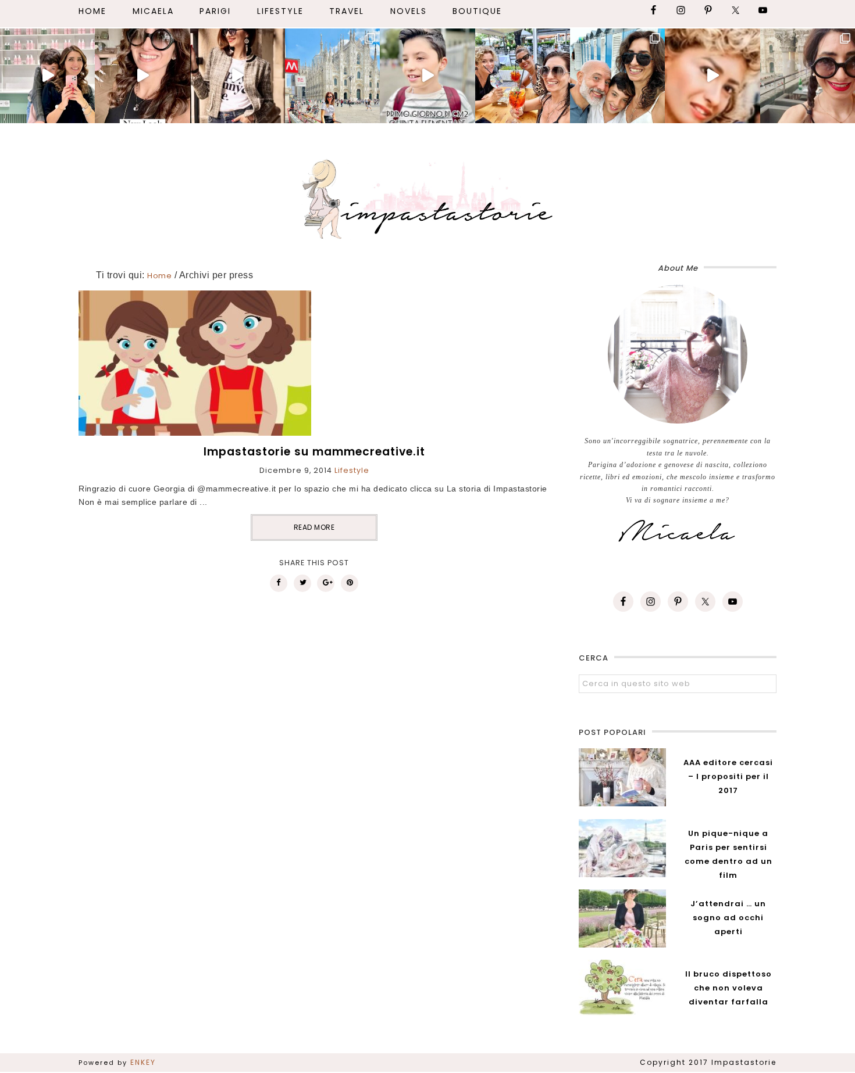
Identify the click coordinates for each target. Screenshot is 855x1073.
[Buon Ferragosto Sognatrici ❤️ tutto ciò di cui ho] (617, 75)
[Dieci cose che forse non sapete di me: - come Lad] (332, 75)
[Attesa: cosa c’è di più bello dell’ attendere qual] (807, 75)
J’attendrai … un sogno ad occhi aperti (728, 917)
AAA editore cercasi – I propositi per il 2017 (728, 776)
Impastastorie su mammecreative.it (314, 452)
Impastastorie (427, 197)
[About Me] (677, 354)
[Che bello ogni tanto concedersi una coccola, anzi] (47, 75)
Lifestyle (351, 470)
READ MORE (314, 527)
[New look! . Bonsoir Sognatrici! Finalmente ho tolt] (142, 75)
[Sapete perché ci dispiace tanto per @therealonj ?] (712, 75)
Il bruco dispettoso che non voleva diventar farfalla (728, 987)
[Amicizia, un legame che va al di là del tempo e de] (522, 75)
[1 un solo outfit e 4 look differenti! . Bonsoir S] (237, 75)
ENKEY (143, 1062)
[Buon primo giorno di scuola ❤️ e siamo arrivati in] (427, 75)
